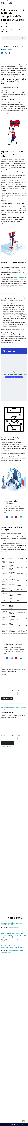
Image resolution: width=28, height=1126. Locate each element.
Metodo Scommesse (7, 49)
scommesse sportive (14, 26)
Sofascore (13, 401)
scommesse (17, 707)
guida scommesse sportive (7, 707)
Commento (4, 674)
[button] (7, 517)
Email (12, 691)
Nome (3, 691)
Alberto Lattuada (20, 46)
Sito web (20, 691)
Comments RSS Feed (6, 746)
